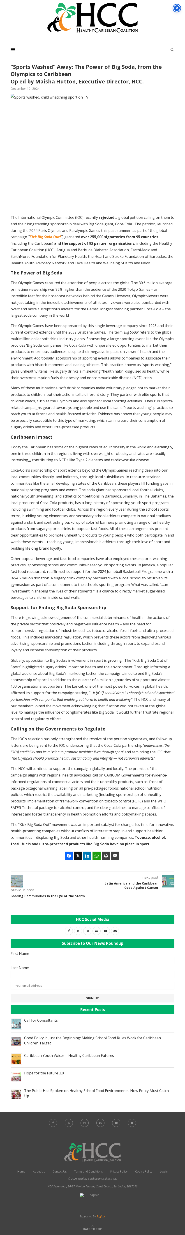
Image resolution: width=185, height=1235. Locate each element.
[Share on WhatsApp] (96, 856)
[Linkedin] (100, 1123)
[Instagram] (85, 1123)
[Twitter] (69, 1123)
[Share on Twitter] (78, 856)
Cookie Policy (143, 1171)
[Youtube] (116, 1123)
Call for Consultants (41, 1020)
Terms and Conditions (88, 1171)
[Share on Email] (115, 856)
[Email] (132, 1123)
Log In (164, 1171)
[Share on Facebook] (69, 856)
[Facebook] (53, 1123)
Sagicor (101, 1216)
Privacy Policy (118, 1171)
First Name (20, 953)
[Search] (172, 49)
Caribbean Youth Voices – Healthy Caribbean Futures (69, 1055)
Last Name (20, 967)
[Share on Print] (106, 856)
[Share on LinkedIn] (87, 856)
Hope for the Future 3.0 (44, 1073)
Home (21, 1171)
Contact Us (60, 1171)
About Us (39, 1171)
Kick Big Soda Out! (45, 236)
